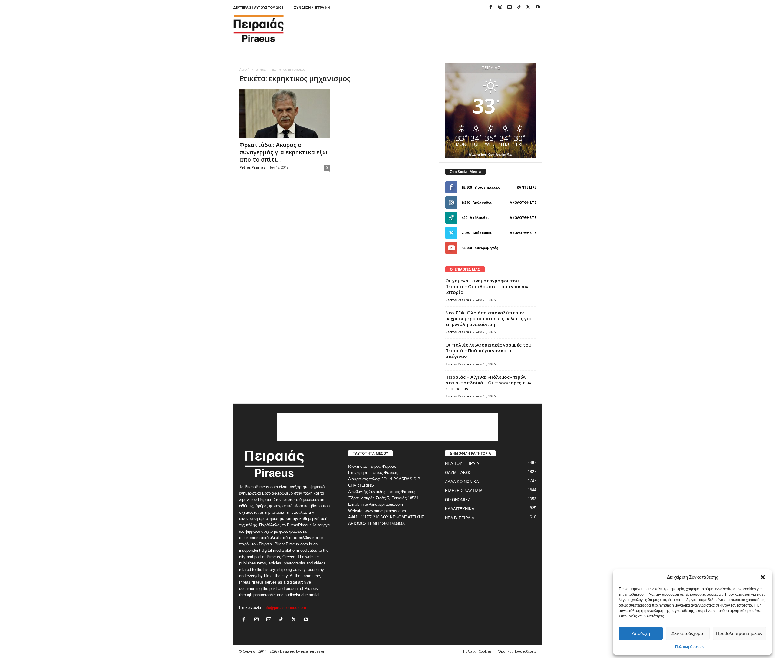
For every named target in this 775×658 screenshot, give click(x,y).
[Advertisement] (432, 28)
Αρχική (244, 69)
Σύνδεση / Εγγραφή (312, 7)
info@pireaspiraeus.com (285, 607)
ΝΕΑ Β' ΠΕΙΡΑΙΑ (459, 518)
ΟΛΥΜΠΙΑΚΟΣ (458, 472)
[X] (528, 7)
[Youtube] (537, 7)
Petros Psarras (252, 167)
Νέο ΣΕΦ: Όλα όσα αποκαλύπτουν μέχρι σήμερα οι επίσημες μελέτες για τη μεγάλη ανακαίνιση (488, 318)
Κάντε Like (526, 187)
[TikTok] (519, 7)
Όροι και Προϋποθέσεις (517, 651)
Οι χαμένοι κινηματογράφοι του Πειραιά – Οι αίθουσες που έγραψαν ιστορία (486, 286)
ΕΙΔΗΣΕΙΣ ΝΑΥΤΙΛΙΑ (464, 491)
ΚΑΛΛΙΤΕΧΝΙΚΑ (459, 509)
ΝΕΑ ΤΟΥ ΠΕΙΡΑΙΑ (462, 463)
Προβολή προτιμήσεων (739, 633)
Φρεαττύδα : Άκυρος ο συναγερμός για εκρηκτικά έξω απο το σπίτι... (283, 152)
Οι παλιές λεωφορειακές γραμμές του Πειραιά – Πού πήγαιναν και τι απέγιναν (488, 350)
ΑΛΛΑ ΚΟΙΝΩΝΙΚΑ (462, 481)
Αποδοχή (641, 633)
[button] (763, 577)
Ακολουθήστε (523, 202)
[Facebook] (490, 7)
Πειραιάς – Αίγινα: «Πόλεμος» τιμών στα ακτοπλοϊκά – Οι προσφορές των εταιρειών (488, 382)
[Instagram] (500, 7)
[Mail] (509, 7)
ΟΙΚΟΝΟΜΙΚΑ (458, 500)
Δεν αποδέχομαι (687, 633)
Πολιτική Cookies (689, 647)
